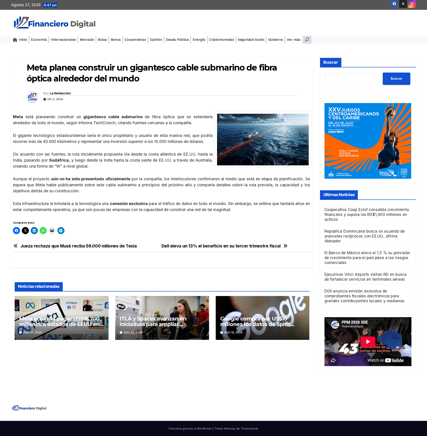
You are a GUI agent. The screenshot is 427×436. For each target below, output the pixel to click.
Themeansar (249, 428)
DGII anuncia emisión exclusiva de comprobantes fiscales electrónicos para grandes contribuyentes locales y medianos (364, 296)
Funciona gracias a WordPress (191, 428)
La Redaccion (60, 93)
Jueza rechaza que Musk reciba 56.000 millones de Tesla (78, 246)
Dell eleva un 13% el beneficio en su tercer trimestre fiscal (221, 246)
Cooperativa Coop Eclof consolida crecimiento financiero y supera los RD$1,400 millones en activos (366, 214)
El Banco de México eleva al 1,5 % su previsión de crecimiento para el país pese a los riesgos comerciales (367, 258)
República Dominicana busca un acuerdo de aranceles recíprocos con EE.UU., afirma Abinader (364, 236)
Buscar (330, 62)
